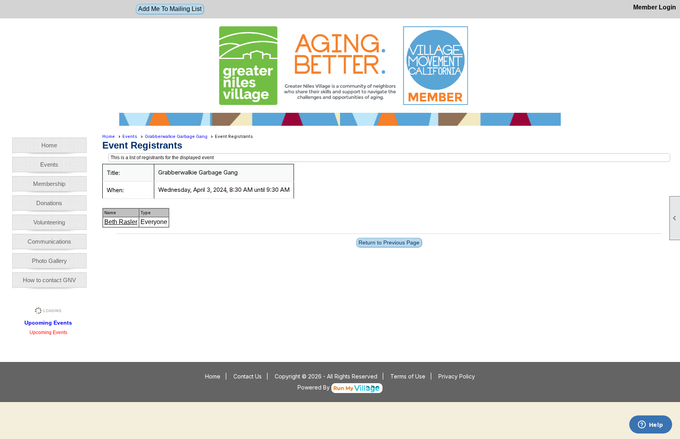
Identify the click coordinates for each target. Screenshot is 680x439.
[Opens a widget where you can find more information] (650, 425)
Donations (49, 203)
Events (49, 164)
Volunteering (49, 222)
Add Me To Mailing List (169, 9)
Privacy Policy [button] (456, 376)
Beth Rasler (120, 222)
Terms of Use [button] (407, 376)
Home (49, 145)
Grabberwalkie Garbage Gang (176, 136)
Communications (49, 241)
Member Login (654, 7)
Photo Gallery (49, 260)
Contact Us (247, 376)
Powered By (314, 387)
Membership (49, 183)
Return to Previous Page (388, 242)
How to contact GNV (49, 280)
